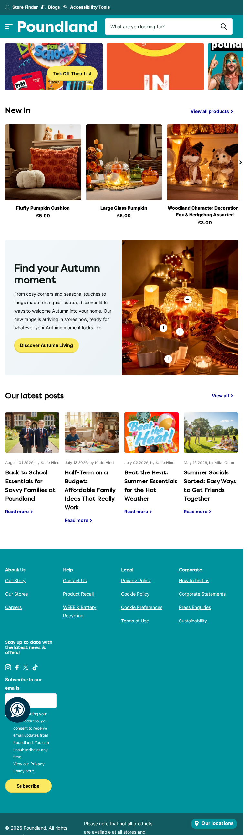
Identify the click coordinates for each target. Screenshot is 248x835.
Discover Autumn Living (46, 343)
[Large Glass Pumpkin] (122, 161)
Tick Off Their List (72, 73)
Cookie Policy (135, 592)
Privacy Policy (136, 579)
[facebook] (17, 665)
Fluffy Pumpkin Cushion (42, 206)
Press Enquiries (195, 605)
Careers (13, 605)
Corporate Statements (202, 592)
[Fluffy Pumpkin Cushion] (42, 161)
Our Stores (16, 592)
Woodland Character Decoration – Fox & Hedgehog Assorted (201, 210)
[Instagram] (8, 666)
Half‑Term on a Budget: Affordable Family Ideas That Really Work (92, 471)
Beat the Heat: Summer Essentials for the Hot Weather (151, 466)
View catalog (9, 26)
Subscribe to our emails (23, 682)
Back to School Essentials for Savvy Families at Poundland (32, 466)
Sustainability (193, 619)
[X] (25, 665)
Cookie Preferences (141, 605)
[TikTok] (35, 666)
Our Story (15, 579)
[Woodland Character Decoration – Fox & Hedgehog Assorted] (201, 161)
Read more (180, 330)
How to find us (194, 579)
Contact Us (75, 579)
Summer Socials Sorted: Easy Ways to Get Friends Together (211, 466)
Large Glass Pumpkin (121, 206)
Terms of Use (135, 619)
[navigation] (240, 161)
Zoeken (223, 26)
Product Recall (78, 592)
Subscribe (28, 784)
